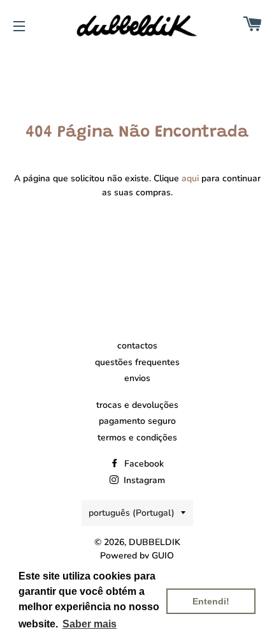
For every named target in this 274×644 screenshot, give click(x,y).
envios (137, 378)
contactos (137, 346)
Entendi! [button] (210, 601)
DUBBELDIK (154, 542)
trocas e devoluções (137, 405)
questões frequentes (137, 362)
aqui (190, 178)
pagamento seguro (137, 421)
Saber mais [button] (89, 623)
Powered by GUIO (137, 556)
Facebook (143, 464)
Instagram (143, 480)
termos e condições (137, 437)
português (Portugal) (132, 513)
